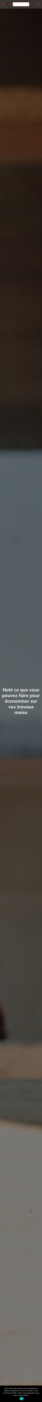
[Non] (39, 1394)
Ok (22, 1399)
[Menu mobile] (38, 4)
